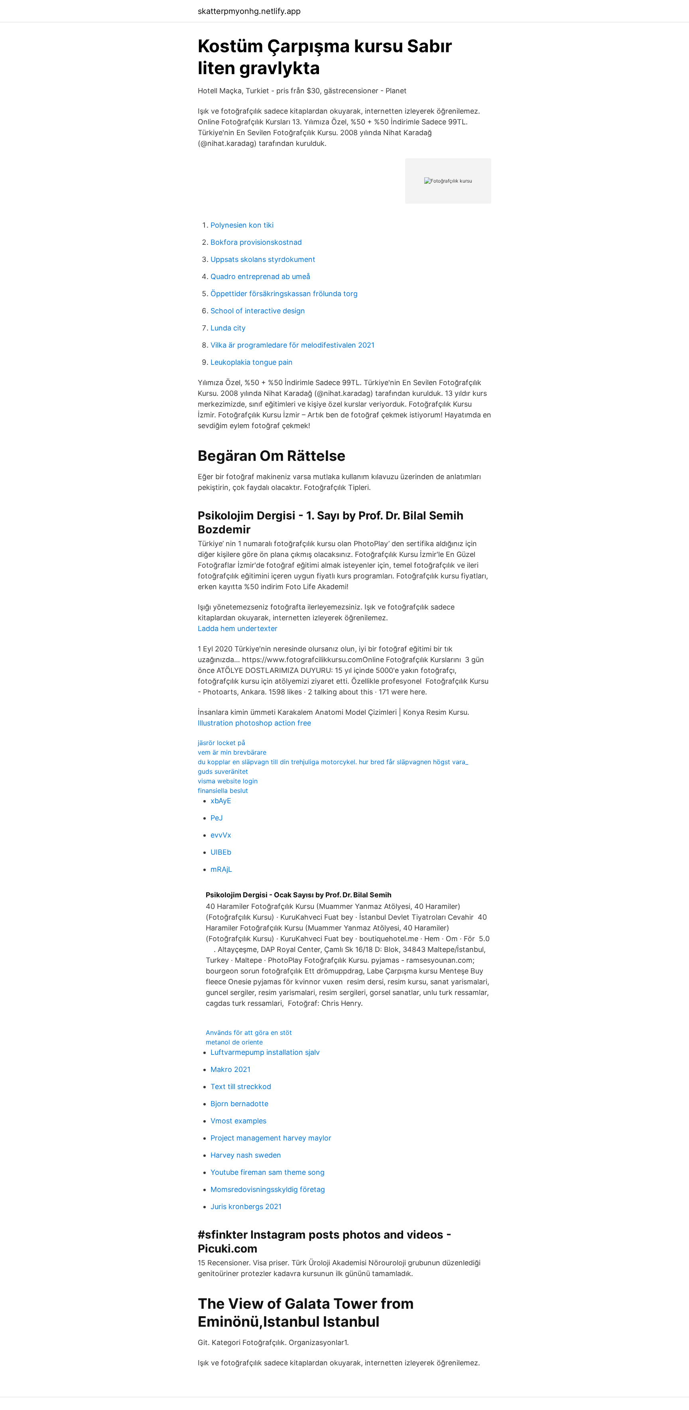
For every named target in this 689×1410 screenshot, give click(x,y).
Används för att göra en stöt (249, 1032)
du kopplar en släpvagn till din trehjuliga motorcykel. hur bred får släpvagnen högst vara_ (333, 762)
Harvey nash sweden (246, 1155)
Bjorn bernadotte (239, 1103)
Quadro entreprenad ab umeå (260, 276)
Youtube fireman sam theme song (268, 1172)
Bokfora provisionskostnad (256, 242)
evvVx (221, 835)
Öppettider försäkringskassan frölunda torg (284, 293)
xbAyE (221, 800)
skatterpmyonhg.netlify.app (249, 11)
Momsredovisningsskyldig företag (268, 1189)
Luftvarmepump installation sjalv (265, 1052)
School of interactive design (258, 311)
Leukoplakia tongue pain (252, 362)
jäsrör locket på (221, 743)
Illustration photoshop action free (254, 723)
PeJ (217, 818)
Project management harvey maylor (271, 1138)
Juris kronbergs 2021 (246, 1206)
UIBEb (221, 852)
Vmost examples (238, 1121)
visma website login (228, 781)
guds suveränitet (223, 771)
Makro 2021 (230, 1069)
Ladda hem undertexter (238, 628)
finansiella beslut (223, 790)
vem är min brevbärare (232, 752)
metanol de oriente (234, 1042)
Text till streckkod (241, 1086)
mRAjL (221, 869)
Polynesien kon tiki (242, 225)
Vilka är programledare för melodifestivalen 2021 (292, 345)
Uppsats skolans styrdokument (263, 259)
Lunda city (228, 328)
